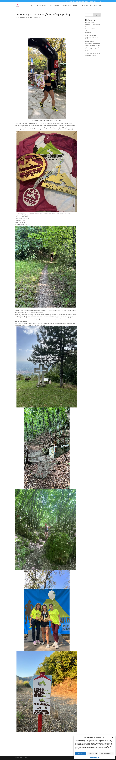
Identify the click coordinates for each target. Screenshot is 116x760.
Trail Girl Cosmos (41, 5)
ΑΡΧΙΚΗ (32, 5)
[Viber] (46, 29)
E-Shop (75, 5)
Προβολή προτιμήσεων (106, 753)
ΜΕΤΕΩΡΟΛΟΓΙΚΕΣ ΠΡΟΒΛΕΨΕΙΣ (76, 1)
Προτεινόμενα (54, 5)
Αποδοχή (80, 753)
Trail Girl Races (65, 5)
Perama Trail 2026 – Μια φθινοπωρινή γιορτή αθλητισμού (91, 30)
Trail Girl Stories (37, 17)
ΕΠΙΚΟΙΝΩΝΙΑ (93, 1)
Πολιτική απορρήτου (94, 757)
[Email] (46, 31)
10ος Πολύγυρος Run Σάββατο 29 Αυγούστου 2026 (91, 37)
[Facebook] (46, 23)
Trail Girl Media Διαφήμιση (88, 5)
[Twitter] (46, 34)
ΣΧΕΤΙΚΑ (87, 1)
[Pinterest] (46, 36)
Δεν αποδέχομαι (92, 753)
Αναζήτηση (97, 15)
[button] (113, 737)
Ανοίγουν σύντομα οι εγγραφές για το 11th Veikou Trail (92, 24)
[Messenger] (46, 26)
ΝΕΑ (67, 1)
